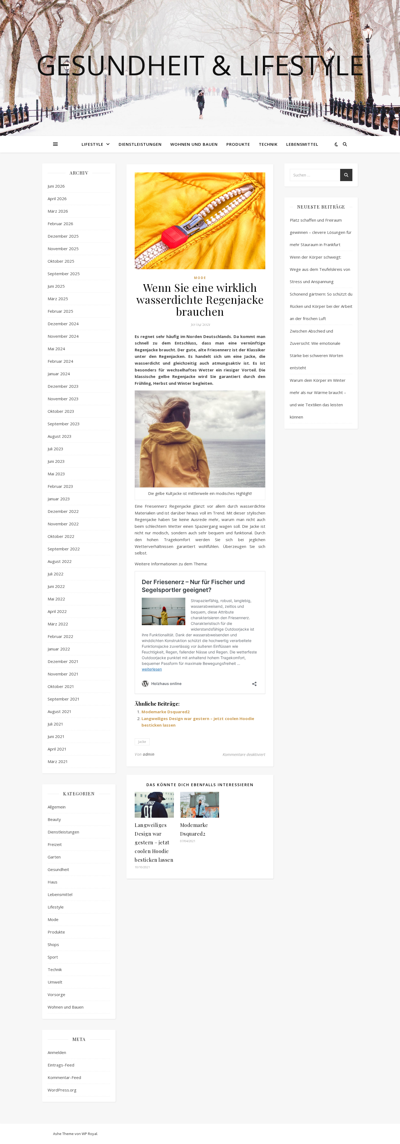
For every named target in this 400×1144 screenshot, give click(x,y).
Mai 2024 (56, 348)
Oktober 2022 (61, 536)
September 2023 (64, 423)
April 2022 (57, 611)
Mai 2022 (56, 599)
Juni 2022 (56, 586)
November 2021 (63, 674)
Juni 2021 (56, 736)
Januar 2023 (59, 498)
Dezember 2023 (63, 386)
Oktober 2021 (61, 686)
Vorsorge (56, 994)
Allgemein (57, 807)
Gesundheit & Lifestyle (200, 64)
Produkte (238, 144)
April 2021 (57, 749)
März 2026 (58, 211)
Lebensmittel (302, 144)
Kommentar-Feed (64, 1077)
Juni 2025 (56, 286)
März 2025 (58, 298)
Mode (53, 919)
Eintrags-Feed (61, 1065)
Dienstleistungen (140, 144)
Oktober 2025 (61, 261)
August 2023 (60, 436)
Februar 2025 (60, 311)
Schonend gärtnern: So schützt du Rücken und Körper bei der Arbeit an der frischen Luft (321, 306)
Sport (53, 957)
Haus (52, 882)
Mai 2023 (56, 473)
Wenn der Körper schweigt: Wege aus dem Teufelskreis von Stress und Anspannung (320, 269)
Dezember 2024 (63, 323)
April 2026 (57, 198)
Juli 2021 (55, 724)
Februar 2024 (60, 361)
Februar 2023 (60, 486)
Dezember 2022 (63, 511)
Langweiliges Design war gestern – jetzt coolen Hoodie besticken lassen (154, 842)
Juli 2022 (55, 573)
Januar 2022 (59, 649)
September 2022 (64, 548)
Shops (53, 944)
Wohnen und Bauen (194, 144)
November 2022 (63, 523)
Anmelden (57, 1052)
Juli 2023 (55, 448)
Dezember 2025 (63, 236)
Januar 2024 (59, 373)
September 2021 (64, 699)
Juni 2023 (56, 461)
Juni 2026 (56, 186)
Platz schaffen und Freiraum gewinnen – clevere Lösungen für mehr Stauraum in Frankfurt (321, 232)
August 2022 (60, 561)
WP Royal (89, 1133)
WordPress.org (62, 1090)
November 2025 (63, 248)
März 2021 (58, 761)
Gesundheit (58, 869)
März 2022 (58, 624)
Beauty (54, 819)
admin (149, 754)
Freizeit (55, 844)
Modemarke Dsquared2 (165, 711)
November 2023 (63, 398)
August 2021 (60, 711)
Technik (268, 144)
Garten (54, 857)
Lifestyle (92, 144)
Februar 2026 (60, 223)
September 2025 (64, 273)
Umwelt (55, 982)
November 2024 (63, 336)
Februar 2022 (60, 636)
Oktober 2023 (61, 411)
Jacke (142, 741)
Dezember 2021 (63, 661)
